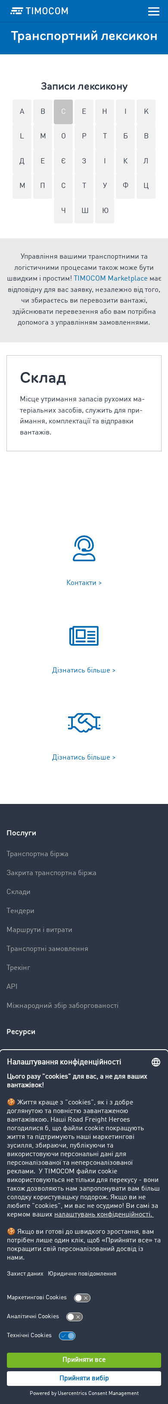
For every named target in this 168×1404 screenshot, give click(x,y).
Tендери (20, 911)
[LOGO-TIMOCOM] (39, 11)
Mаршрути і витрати (39, 930)
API (12, 987)
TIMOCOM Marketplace (110, 278)
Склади (18, 892)
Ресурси (20, 1032)
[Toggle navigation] (153, 10)
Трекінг (18, 968)
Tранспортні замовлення (47, 949)
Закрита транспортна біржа (51, 873)
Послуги (21, 833)
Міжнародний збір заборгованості (62, 1006)
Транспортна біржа (37, 854)
